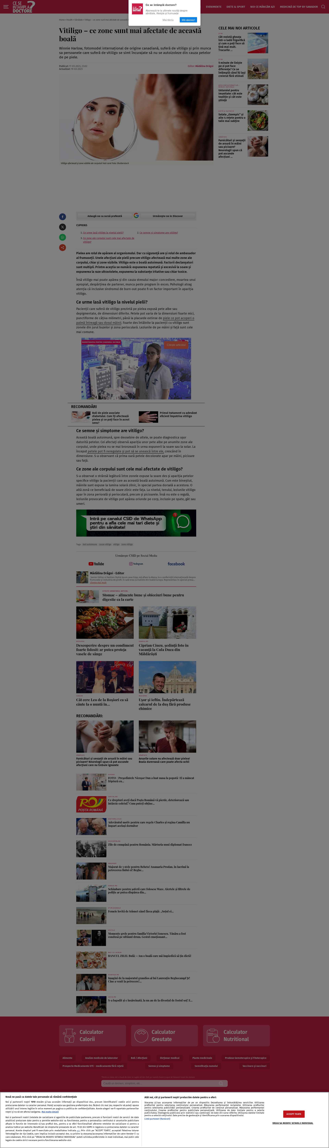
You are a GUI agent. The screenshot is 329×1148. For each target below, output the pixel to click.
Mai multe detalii (50, 1112)
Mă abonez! (188, 19)
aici (78, 1131)
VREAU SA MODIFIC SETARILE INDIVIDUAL (292, 1123)
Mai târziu (168, 19)
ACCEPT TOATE (294, 1114)
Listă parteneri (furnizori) (157, 1119)
